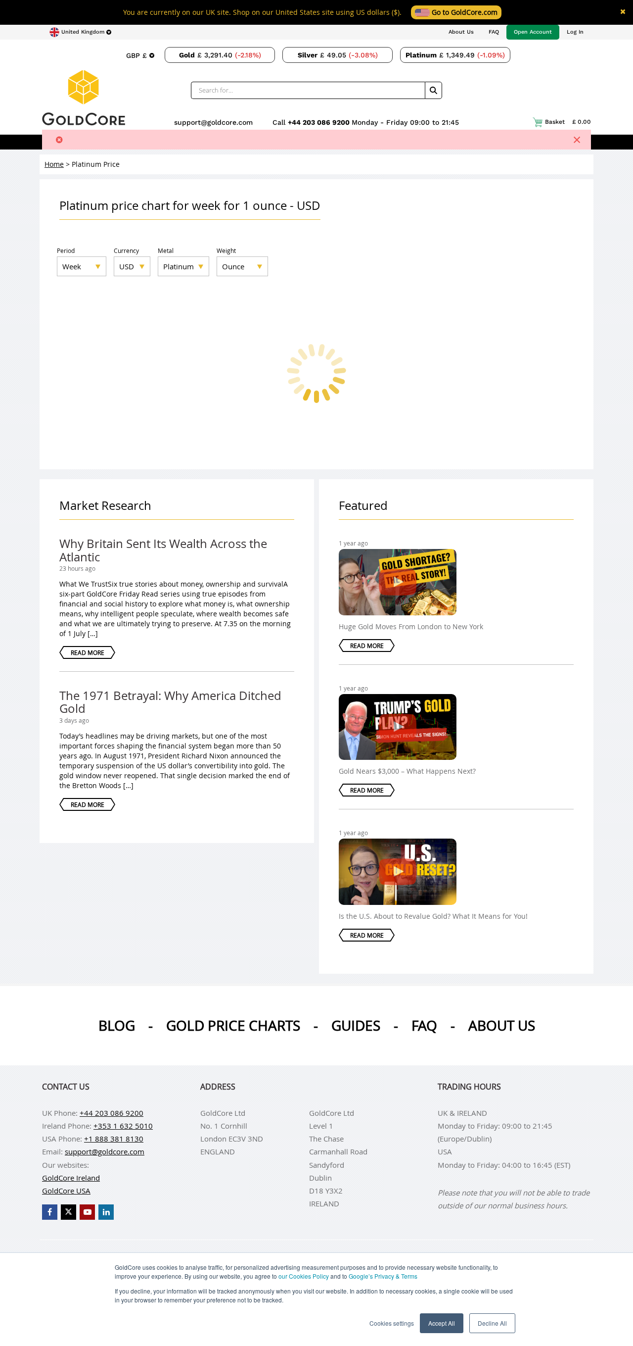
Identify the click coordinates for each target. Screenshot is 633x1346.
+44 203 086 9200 (320, 122)
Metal (166, 250)
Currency (126, 250)
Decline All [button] (492, 1323)
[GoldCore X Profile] (68, 1212)
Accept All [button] (441, 1323)
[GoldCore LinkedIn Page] (106, 1212)
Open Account (533, 32)
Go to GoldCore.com (463, 12)
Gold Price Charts (233, 1025)
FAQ (494, 32)
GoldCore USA (66, 1191)
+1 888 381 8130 (113, 1139)
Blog (116, 1025)
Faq (424, 1025)
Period (66, 250)
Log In (575, 32)
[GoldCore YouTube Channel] (87, 1212)
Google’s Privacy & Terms (383, 1276)
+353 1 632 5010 (123, 1126)
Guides (355, 1025)
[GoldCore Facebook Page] (49, 1212)
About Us (461, 32)
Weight (226, 250)
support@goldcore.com (213, 122)
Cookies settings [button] (391, 1323)
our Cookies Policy (303, 1276)
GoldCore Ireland (71, 1178)
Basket (568, 121)
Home (54, 164)
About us (501, 1025)
